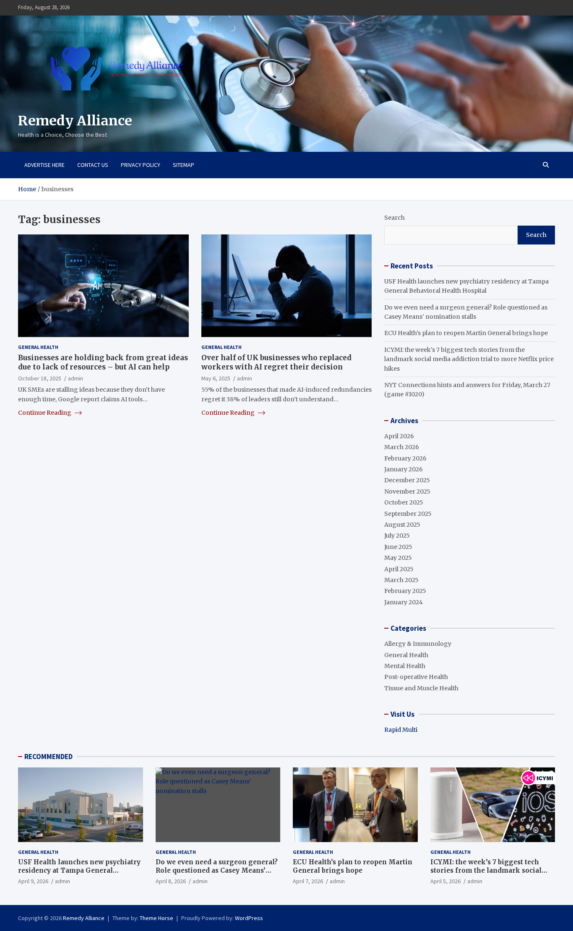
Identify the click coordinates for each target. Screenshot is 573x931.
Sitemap (183, 165)
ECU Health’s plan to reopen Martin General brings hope (466, 333)
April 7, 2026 (308, 881)
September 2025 (408, 514)
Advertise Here (44, 165)
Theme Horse (156, 918)
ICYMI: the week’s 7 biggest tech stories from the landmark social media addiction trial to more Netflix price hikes (469, 359)
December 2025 (407, 480)
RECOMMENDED (48, 756)
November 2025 (407, 491)
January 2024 (403, 602)
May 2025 (398, 558)
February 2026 (405, 458)
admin (75, 378)
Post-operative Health (416, 677)
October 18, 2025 (39, 378)
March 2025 (401, 580)
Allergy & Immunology (417, 644)
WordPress (249, 918)
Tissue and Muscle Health (421, 688)
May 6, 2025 (215, 378)
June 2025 (398, 547)
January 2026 (403, 469)
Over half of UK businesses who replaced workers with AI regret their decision (276, 362)
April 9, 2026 (33, 881)
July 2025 (397, 535)
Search (394, 217)
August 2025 (402, 524)
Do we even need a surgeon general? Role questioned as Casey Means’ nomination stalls (217, 870)
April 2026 (399, 436)
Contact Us (92, 165)
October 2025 (403, 502)
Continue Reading (45, 412)
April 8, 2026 (171, 881)
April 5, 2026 (445, 881)
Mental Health (404, 666)
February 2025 (405, 591)
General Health (38, 346)
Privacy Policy (140, 165)
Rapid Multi (400, 729)
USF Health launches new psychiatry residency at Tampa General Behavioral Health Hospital (79, 870)
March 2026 (401, 447)
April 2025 (399, 569)
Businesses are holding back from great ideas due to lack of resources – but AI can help (103, 362)
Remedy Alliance (75, 120)
